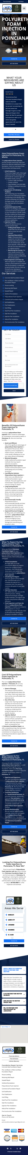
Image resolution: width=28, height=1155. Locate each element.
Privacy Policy (17, 381)
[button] (24, 8)
